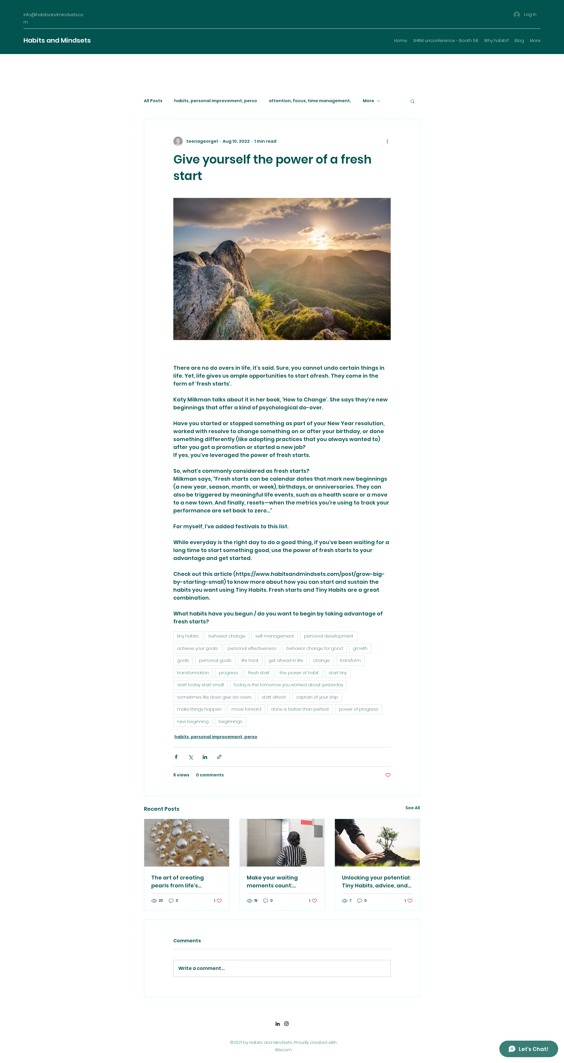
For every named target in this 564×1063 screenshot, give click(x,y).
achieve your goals (197, 648)
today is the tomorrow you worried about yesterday (288, 685)
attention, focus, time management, (310, 101)
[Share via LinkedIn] (205, 757)
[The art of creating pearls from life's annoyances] (186, 843)
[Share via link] (219, 757)
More (368, 101)
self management (274, 636)
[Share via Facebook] (176, 757)
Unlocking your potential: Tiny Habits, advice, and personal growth (376, 881)
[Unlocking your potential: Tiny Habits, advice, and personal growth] (377, 843)
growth (360, 648)
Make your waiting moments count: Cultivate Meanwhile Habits (275, 881)
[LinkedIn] (278, 1024)
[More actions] (387, 141)
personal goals (215, 660)
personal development (328, 636)
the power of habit (299, 673)
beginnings (230, 721)
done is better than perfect (300, 709)
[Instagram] (286, 1024)
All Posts (153, 101)
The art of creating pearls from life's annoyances (177, 881)
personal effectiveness (252, 648)
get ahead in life (285, 660)
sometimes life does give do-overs (214, 697)
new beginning (193, 721)
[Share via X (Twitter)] (190, 757)
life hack (249, 660)
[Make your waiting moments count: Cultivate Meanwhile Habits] (282, 843)
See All (412, 808)
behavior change (227, 636)
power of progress (358, 709)
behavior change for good (314, 648)
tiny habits (188, 636)
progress (228, 673)
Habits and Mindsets (57, 40)
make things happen (199, 709)
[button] (412, 101)
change (321, 660)
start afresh (274, 697)
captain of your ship (317, 697)
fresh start (259, 673)
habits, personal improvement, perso (215, 101)
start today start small (200, 685)
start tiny (338, 673)
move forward (246, 709)
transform (350, 660)
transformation (193, 673)
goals (183, 660)
